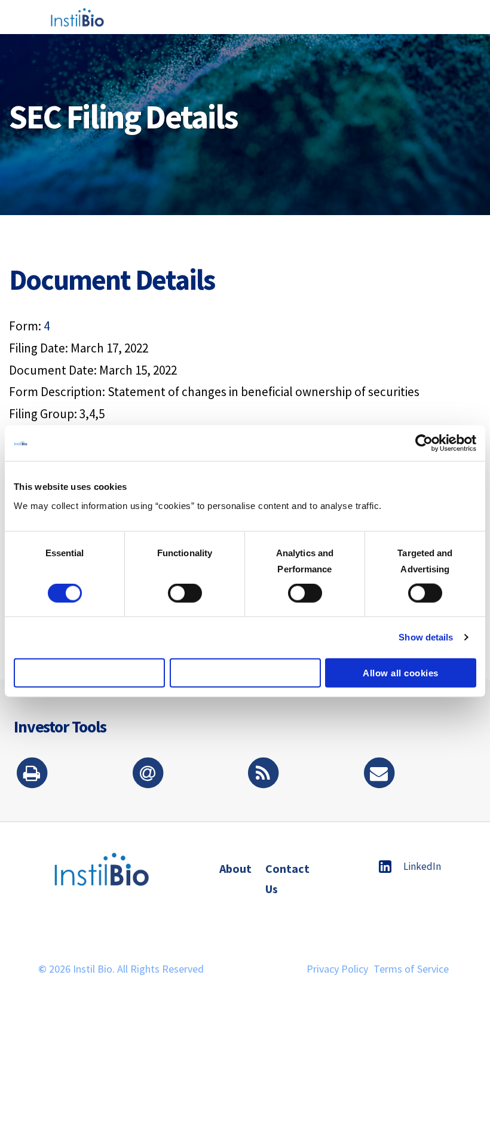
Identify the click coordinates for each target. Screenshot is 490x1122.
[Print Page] (32, 774)
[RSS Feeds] (263, 774)
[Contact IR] (379, 774)
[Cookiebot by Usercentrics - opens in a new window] (424, 443)
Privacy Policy (337, 969)
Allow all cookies (401, 672)
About (235, 868)
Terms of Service (411, 969)
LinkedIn (422, 866)
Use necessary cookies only (89, 672)
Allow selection (245, 672)
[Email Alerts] (148, 774)
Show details (426, 637)
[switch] (185, 593)
